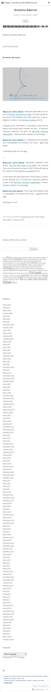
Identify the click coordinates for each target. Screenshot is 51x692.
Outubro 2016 (8, 449)
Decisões (34, 261)
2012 (4, 257)
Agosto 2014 (7, 503)
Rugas (35, 275)
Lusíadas (24, 268)
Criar (29, 261)
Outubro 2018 (8, 412)
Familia (18, 265)
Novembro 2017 (8, 429)
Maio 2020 (6, 387)
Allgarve (39, 257)
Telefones (30, 277)
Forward (29, 265)
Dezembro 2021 (8, 367)
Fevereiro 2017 (8, 444)
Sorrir (10, 277)
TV (10, 279)
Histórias (11, 266)
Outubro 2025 (8, 313)
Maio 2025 (6, 319)
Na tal (11, 270)
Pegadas (5, 273)
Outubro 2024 (8, 327)
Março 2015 (7, 492)
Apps (23, 259)
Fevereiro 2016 (8, 466)
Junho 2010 (7, 628)
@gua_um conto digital (13, 111)
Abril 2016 (6, 461)
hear (8, 202)
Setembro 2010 (8, 619)
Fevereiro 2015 (8, 495)
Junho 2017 (7, 438)
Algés (34, 257)
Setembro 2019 (8, 404)
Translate (20, 657)
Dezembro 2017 (8, 427)
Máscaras (5, 270)
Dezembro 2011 (8, 577)
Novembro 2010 (8, 614)
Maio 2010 (6, 631)
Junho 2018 (7, 415)
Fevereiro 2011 (8, 605)
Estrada (14, 265)
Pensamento (12, 273)
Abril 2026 (6, 307)
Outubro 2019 (8, 401)
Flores (24, 264)
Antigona (18, 259)
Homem (17, 266)
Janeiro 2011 (7, 608)
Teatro (20, 277)
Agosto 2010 (7, 622)
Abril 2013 (6, 531)
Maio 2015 (6, 486)
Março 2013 (7, 534)
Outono (32, 270)
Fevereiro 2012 (8, 571)
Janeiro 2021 (7, 373)
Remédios (17, 275)
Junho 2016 (7, 458)
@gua (42, 217)
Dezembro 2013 (8, 520)
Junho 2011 (7, 594)
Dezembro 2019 (8, 398)
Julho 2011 (6, 591)
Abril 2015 (6, 489)
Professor (6, 275)
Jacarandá (15, 268)
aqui (25, 151)
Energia (33, 262)
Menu (25, 21)
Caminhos (6, 261)
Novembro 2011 (8, 580)
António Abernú (25, 10)
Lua (20, 268)
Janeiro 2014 (7, 517)
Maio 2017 (6, 441)
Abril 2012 (6, 565)
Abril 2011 (6, 600)
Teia (25, 277)
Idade (22, 266)
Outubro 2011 (8, 583)
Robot (32, 275)
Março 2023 (7, 353)
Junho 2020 (7, 384)
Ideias (26, 266)
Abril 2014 (6, 509)
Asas (30, 259)
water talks (33, 279)
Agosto (20, 257)
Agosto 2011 (7, 588)
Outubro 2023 (8, 336)
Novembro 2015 (8, 475)
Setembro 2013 (8, 523)
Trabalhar (45, 277)
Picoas (23, 273)
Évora (14, 282)
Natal (16, 270)
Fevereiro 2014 (8, 514)
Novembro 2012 (8, 546)
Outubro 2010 (8, 617)
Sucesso (14, 277)
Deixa (39, 261)
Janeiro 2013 (7, 540)
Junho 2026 (7, 305)
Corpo (25, 261)
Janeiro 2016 (7, 469)
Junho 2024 (7, 330)
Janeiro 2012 (7, 574)
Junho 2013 (7, 529)
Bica (44, 259)
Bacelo (37, 259)
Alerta (30, 257)
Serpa (45, 275)
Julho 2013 (6, 526)
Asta (33, 259)
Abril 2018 (6, 418)
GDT (43, 265)
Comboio (20, 261)
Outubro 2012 (8, 548)
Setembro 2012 (8, 551)
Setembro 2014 (8, 500)
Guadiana (6, 266)
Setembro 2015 (8, 478)
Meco (32, 268)
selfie (39, 275)
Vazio (13, 279)
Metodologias (39, 268)
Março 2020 (7, 392)
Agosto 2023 (7, 341)
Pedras (45, 270)
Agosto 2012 (7, 554)
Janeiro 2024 (7, 333)
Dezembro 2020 (8, 375)
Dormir (18, 263)
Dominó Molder (8, 263)
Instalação (7, 268)
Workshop (42, 279)
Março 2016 (7, 463)
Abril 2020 (6, 390)
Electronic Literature (29, 120)
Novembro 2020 (8, 378)
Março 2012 (7, 568)
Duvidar (23, 263)
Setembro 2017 (8, 432)
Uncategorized (26, 217)
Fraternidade (37, 265)
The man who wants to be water (23, 165)
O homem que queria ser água (19, 114)
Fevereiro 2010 (8, 639)
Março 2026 (7, 310)
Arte (27, 259)
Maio (28, 268)
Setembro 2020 (8, 381)
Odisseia (20, 270)
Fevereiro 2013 (8, 537)
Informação (32, 266)
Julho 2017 (6, 435)
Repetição (25, 275)
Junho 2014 (7, 506)
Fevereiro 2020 (8, 395)
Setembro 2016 (8, 452)
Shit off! (5, 277)
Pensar (18, 273)
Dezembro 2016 (8, 446)
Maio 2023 (6, 350)
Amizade (10, 259)
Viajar (17, 279)
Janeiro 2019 (7, 407)
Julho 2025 (6, 316)
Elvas (28, 263)
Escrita (39, 263)
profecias (44, 273)
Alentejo (25, 257)
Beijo (41, 259)
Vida (21, 279)
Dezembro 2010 (8, 611)
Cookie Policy (8, 683)
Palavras (40, 270)
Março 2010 (7, 636)
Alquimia (44, 257)
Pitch (26, 273)
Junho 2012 (7, 560)
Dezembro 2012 (8, 543)
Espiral (9, 265)
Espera (44, 263)
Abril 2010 (6, 634)
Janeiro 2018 (7, 424)
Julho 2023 (6, 344)
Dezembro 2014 (8, 497)
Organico (27, 270)
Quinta (11, 275)
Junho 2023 (7, 347)
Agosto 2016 (7, 455)
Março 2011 (7, 602)
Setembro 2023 (8, 339)
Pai (36, 270)
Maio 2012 (6, 563)
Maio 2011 (6, 597)
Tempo (35, 277)
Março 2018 (7, 421)
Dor (14, 263)
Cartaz (11, 261)
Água (5, 219)
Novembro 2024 (8, 324)
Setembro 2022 (8, 356)
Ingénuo (39, 266)
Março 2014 (7, 512)
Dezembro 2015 (8, 472)
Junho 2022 (7, 358)
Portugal (35, 272)
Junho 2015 (7, 483)
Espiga (5, 265)
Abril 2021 (15, 257)
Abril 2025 (6, 322)
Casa (15, 261)
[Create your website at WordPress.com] (25, 2)
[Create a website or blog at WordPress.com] (4, 671)
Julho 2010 (6, 625)
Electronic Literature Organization (27, 182)
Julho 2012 (6, 557)
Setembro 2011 (8, 585)
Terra (40, 277)
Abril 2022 (6, 364)
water (9, 219)
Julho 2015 (6, 480)
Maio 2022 (6, 361)
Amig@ (5, 259)
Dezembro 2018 (8, 410)
